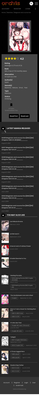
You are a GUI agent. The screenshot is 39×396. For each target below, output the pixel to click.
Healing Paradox (16, 275)
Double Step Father (17, 365)
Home (4, 12)
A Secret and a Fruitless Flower (20, 246)
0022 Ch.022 (15, 371)
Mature (15, 88)
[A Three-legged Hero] (5, 355)
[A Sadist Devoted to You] (5, 262)
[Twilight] (5, 341)
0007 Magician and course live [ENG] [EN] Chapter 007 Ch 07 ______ (17, 148)
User (34, 383)
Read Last (25, 116)
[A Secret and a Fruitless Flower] (5, 250)
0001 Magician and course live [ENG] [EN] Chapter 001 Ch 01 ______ (17, 207)
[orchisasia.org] (11, 3)
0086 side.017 (16, 354)
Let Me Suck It (14, 234)
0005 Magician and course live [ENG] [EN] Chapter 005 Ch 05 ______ (17, 168)
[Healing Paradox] (5, 279)
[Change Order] (5, 131)
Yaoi (25, 88)
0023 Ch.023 (15, 368)
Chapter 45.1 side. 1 (17, 331)
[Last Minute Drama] (5, 225)
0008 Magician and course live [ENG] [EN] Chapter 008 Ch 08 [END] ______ (18, 139)
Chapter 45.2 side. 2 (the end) (20, 325)
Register (17, 9)
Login (27, 9)
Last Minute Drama (16, 221)
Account (5, 9)
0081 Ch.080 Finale (17, 313)
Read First (14, 116)
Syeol (7, 82)
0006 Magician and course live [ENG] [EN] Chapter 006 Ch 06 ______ (17, 158)
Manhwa (10, 12)
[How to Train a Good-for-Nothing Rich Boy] (5, 313)
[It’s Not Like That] (5, 327)
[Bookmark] (11, 105)
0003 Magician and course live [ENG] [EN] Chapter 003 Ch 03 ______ (17, 187)
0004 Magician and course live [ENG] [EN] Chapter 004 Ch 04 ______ (18, 177)
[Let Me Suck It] (5, 238)
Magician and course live (22, 12)
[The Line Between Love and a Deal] (5, 299)
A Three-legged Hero (17, 351)
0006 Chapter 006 (17, 345)
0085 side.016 (16, 357)
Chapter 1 (14, 298)
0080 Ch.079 (15, 316)
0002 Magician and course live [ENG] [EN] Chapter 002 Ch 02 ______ (17, 197)
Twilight (13, 337)
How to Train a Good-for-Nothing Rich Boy (23, 309)
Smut (21, 88)
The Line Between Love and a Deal (21, 295)
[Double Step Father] (5, 369)
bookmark (19, 385)
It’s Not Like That (16, 323)
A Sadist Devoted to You (18, 258)
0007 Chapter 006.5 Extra (19, 340)
